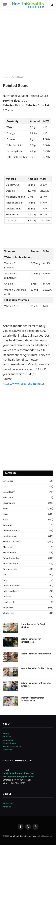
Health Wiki (8, 803)
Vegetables (8, 607)
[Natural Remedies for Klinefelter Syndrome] (10, 686)
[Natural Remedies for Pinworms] (10, 657)
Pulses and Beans (11, 591)
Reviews (7, 596)
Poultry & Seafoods (12, 585)
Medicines (7, 547)
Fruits (5, 519)
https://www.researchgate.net (22, 384)
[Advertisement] (28, 42)
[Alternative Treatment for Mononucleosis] (10, 701)
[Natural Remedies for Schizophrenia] (10, 642)
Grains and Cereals (11, 530)
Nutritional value (10, 563)
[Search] (51, 4)
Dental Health (9, 492)
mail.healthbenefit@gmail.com (18, 776)
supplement (8, 602)
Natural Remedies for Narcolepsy (36, 668)
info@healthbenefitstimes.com (18, 773)
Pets (5, 580)
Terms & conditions (12, 746)
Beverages (8, 481)
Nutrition (7, 806)
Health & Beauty (10, 536)
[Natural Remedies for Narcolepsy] (10, 672)
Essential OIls (9, 503)
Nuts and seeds (10, 569)
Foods (5, 514)
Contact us (8, 740)
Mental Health (9, 552)
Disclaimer (8, 749)
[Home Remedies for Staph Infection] (10, 628)
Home (6, 733)
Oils (4, 574)
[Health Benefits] (28, 4)
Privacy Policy (9, 743)
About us (7, 736)
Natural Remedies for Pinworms (36, 654)
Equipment (8, 497)
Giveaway (7, 525)
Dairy (5, 486)
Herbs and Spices (11, 541)
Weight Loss (8, 613)
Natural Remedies (11, 558)
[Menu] (5, 4)
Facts (5, 508)
